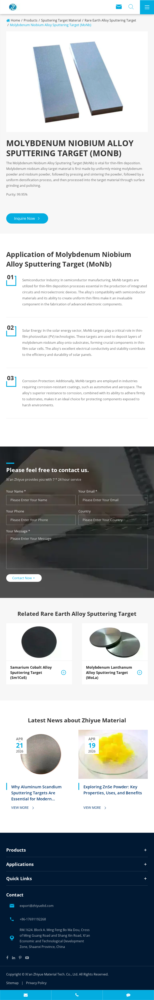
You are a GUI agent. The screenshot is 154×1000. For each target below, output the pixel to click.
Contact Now (24, 578)
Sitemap (12, 983)
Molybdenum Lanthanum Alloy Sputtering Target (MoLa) (109, 672)
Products (30, 20)
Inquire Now (27, 218)
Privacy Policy (36, 983)
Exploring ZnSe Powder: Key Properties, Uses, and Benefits (112, 790)
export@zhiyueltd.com (37, 905)
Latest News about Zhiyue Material (77, 720)
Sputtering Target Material (61, 20)
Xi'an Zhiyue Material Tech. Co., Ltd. (52, 974)
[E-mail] (25, 995)
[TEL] (77, 995)
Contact (14, 895)
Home (15, 20)
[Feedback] (128, 995)
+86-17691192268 (33, 919)
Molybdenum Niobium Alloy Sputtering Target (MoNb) (50, 25)
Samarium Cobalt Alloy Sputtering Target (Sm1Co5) (31, 672)
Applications (20, 864)
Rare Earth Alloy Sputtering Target (110, 20)
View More (23, 807)
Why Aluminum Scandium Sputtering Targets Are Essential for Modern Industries (36, 793)
